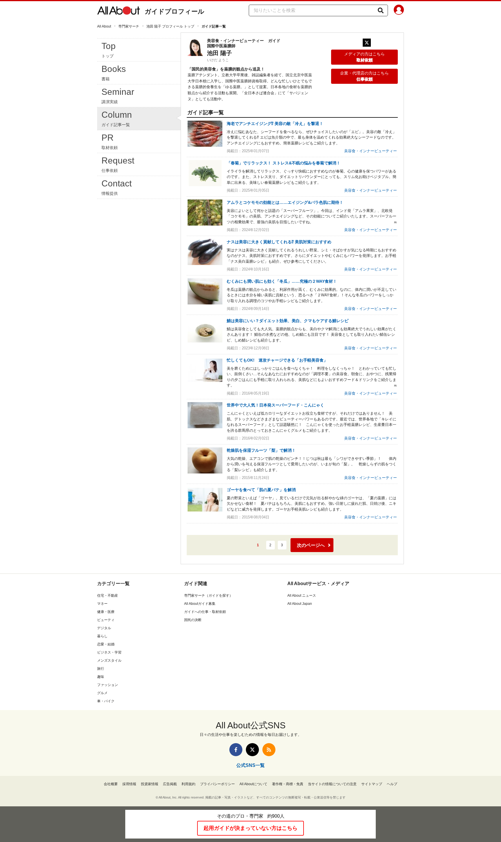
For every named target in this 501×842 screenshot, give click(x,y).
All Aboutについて (253, 784)
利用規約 (188, 784)
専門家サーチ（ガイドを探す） (208, 596)
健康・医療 (106, 612)
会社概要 (111, 784)
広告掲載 (170, 784)
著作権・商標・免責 (287, 784)
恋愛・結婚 (106, 644)
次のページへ (311, 545)
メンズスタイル (109, 660)
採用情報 (129, 784)
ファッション (107, 685)
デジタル (104, 628)
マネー (102, 604)
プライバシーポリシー (217, 784)
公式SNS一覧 (250, 765)
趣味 (100, 677)
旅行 (100, 669)
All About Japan (299, 604)
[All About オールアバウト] (118, 11)
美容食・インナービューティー (370, 151)
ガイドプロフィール (174, 11)
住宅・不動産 (107, 596)
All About (104, 26)
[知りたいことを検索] (381, 10)
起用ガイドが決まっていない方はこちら (250, 828)
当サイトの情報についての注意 (332, 784)
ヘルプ (392, 784)
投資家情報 (149, 784)
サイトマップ (371, 784)
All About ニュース (301, 596)
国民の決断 (193, 620)
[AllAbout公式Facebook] (235, 749)
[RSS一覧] (268, 749)
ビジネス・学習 (109, 652)
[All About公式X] (252, 749)
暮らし (102, 636)
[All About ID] (399, 11)
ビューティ (106, 620)
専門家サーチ (128, 26)
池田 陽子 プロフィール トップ (170, 26)
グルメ (102, 693)
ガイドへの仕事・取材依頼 (205, 612)
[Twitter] (366, 42)
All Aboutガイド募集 (199, 604)
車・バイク (106, 701)
